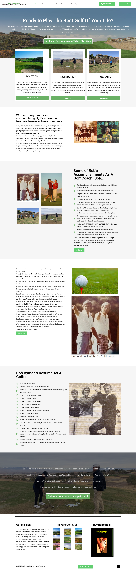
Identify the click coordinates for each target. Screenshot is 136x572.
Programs (45, 4)
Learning (74, 4)
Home (37, 4)
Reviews (64, 4)
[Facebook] (118, 566)
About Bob (55, 4)
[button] (65, 4)
